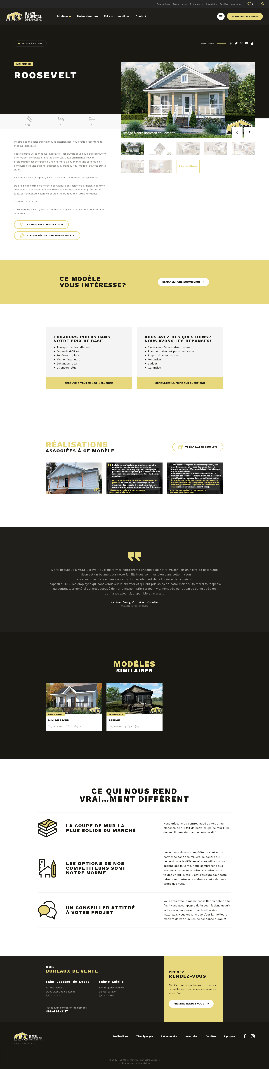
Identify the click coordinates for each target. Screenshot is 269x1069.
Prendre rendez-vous (188, 1003)
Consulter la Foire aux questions (180, 382)
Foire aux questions (116, 16)
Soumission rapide (245, 16)
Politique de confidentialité (134, 1063)
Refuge (114, 720)
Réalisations (163, 4)
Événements (196, 4)
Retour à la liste (32, 43)
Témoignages (180, 4)
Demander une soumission (181, 281)
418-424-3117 (57, 1011)
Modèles (63, 16)
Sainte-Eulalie (111, 981)
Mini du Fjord (58, 720)
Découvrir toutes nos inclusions (89, 382)
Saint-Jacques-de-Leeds (68, 981)
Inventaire (211, 4)
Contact (141, 16)
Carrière (224, 4)
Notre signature (87, 16)
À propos (236, 4)
